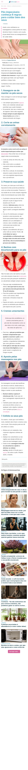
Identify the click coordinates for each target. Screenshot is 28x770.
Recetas (3, 577)
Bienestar (3, 531)
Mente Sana (4, 600)
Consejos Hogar (5, 488)
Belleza (3, 509)
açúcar (5, 452)
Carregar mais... (14, 651)
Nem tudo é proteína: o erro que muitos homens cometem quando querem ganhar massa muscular (13, 535)
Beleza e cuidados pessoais (14, 6)
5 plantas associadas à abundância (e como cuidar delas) (13, 625)
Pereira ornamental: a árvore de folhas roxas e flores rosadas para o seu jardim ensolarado (13, 558)
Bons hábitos (4, 8)
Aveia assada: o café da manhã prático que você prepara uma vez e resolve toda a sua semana (13, 581)
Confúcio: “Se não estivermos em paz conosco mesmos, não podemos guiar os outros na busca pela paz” (14, 603)
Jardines (3, 554)
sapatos (21, 102)
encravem (4, 154)
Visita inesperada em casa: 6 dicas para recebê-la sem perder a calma (14, 491)
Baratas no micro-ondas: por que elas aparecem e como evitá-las (13, 646)
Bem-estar (3, 6)
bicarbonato (22, 276)
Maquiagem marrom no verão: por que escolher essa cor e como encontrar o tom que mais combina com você (14, 512)
